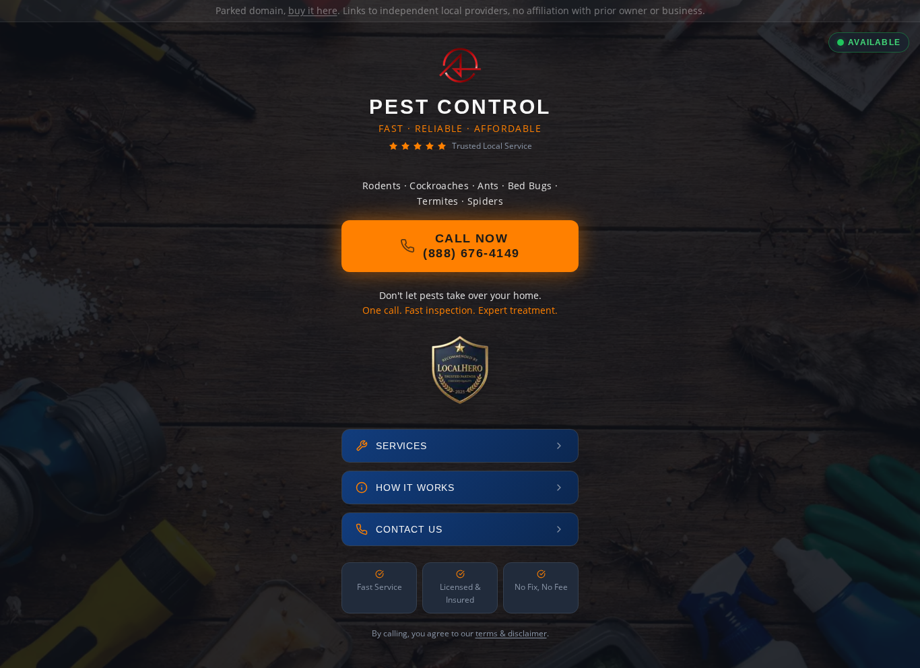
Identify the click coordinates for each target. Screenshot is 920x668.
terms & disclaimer (511, 633)
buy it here (312, 10)
